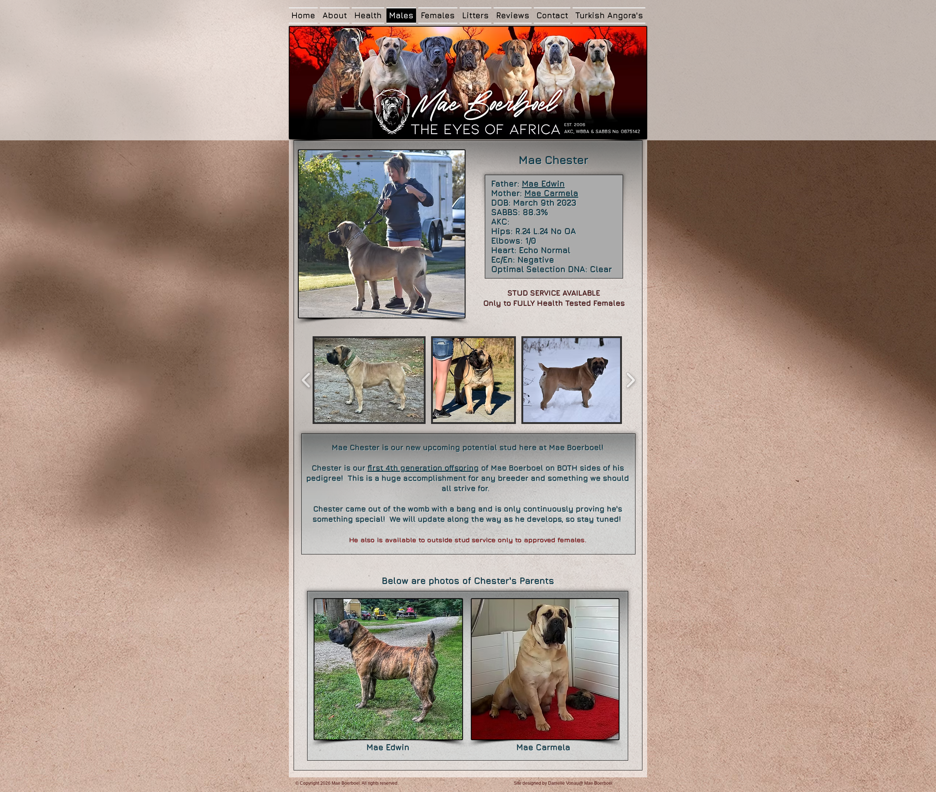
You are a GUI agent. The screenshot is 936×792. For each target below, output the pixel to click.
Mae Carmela (551, 193)
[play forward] (630, 380)
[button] (369, 380)
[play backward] (306, 380)
